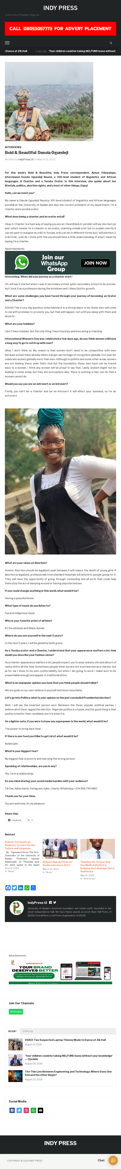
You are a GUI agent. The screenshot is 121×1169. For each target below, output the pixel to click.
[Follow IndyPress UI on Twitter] (54, 902)
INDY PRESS (60, 7)
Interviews (13, 147)
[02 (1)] (60, 970)
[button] (113, 1160)
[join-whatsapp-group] (60, 262)
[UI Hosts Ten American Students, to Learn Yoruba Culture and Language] (24, 856)
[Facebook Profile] (50, 902)
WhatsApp (16, 1011)
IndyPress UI (25, 159)
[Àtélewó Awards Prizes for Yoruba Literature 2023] (60, 849)
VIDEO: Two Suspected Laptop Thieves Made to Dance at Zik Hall (65, 1039)
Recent (12, 1031)
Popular (28, 1031)
